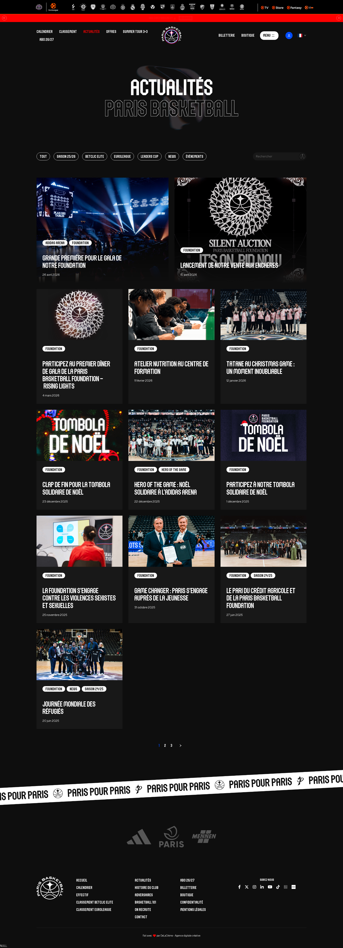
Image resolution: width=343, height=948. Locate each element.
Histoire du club (146, 888)
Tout (43, 156)
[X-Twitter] (247, 887)
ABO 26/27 (47, 39)
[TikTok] (278, 887)
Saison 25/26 (66, 156)
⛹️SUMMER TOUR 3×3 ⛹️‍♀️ (170, 18)
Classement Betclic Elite (94, 902)
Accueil (81, 880)
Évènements (194, 156)
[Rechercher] (302, 156)
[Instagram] (254, 887)
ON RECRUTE (143, 910)
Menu (267, 35)
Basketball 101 (145, 902)
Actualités (91, 32)
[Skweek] (294, 887)
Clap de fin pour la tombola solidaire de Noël (76, 488)
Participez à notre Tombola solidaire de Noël (260, 488)
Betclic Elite (94, 156)
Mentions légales (193, 910)
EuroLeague (122, 156)
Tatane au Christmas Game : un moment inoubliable (260, 367)
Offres (111, 32)
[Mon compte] (289, 35)
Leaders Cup (149, 156)
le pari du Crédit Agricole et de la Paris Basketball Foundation (260, 598)
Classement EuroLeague (93, 910)
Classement (68, 32)
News (172, 156)
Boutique (247, 35)
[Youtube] (270, 887)
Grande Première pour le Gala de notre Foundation (82, 261)
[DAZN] (286, 887)
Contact (141, 917)
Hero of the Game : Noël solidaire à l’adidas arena (166, 488)
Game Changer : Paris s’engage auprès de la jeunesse (171, 594)
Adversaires (144, 895)
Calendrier (45, 32)
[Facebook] (239, 887)
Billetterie (227, 35)
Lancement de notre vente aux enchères (229, 265)
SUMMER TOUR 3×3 (135, 32)
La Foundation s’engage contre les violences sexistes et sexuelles (79, 598)
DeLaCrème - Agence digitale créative (180, 935)
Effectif (82, 895)
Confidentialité (191, 902)
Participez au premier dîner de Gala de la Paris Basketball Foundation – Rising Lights (76, 375)
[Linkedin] (262, 887)
